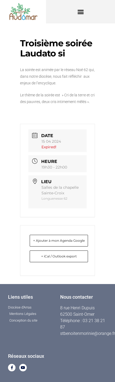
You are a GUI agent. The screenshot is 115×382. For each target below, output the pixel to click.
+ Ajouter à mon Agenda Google (59, 241)
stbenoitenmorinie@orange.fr (87, 333)
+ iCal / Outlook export (59, 256)
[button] (80, 12)
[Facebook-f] (12, 367)
